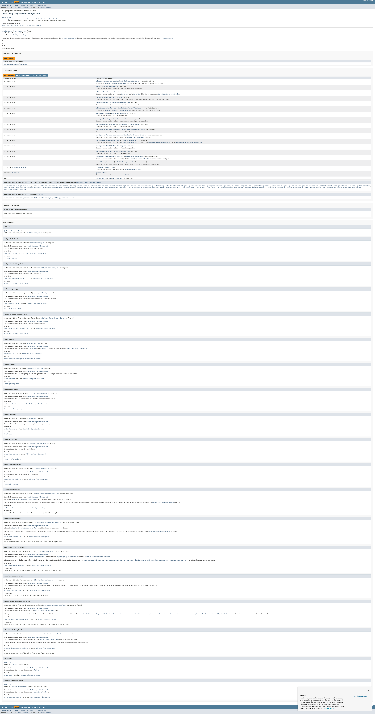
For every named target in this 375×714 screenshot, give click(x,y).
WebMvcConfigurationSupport (18, 35)
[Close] (368, 691)
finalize (19, 198)
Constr (19, 8)
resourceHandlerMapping (276, 187)
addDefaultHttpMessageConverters (45, 186)
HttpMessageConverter (129, 140)
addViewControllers (103, 113)
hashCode (34, 198)
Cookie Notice (329, 708)
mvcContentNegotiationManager (75, 187)
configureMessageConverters (106, 140)
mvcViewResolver (213, 187)
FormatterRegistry (113, 92)
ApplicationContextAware (16, 25)
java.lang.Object (7, 17)
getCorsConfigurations (262, 186)
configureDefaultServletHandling (108, 129)
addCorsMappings (102, 86)
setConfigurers (101, 178)
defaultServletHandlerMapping (176, 186)
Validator (15, 173)
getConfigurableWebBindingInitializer (238, 186)
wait (63, 198)
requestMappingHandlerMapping (255, 187)
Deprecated (32, 2)
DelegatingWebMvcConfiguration (15, 64)
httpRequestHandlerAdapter (52, 187)
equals (11, 198)
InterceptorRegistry (116, 97)
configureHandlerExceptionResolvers (109, 135)
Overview (4, 2)
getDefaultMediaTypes (279, 186)
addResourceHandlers (103, 102)
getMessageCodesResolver (105, 167)
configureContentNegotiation (106, 124)
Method (26, 8)
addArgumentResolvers (104, 81)
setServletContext (329, 187)
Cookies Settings (360, 696)
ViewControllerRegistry (119, 113)
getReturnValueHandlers (346, 186)
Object (41, 194)
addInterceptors (102, 97)
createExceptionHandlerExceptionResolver (92, 186)
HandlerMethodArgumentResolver (127, 81)
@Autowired (8, 231)
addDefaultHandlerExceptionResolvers (17, 186)
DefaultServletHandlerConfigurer (133, 129)
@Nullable (7, 662)
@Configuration (7, 31)
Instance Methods (23, 75)
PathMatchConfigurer (118, 146)
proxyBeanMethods (20, 31)
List (114, 81)
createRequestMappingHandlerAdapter (122, 186)
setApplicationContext (313, 187)
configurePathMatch (103, 146)
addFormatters (101, 92)
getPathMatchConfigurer (328, 186)
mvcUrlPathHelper (189, 187)
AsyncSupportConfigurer (121, 119)
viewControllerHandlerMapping (15, 189)
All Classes (42, 5)
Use (22, 2)
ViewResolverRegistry (122, 151)
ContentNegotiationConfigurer (129, 124)
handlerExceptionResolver (13, 187)
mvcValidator (201, 187)
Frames (23, 5)
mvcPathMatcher (134, 187)
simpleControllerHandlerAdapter (349, 187)
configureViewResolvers (104, 151)
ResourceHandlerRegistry (121, 102)
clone (6, 198)
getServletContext (363, 186)
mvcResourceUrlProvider (149, 187)
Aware (4, 25)
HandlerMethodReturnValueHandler (130, 108)
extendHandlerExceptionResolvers (108, 156)
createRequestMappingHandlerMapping (150, 186)
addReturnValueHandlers (104, 108)
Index (39, 2)
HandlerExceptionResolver (136, 135)
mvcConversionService (95, 187)
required (15, 231)
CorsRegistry (113, 86)
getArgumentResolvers (215, 186)
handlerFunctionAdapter (32, 187)
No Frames (30, 5)
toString (57, 198)
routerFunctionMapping (295, 187)
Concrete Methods (40, 75)
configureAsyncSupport (104, 119)
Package (10, 2)
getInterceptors (295, 186)
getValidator (100, 173)
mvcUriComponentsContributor (170, 187)
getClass (26, 198)
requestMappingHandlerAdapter (232, 187)
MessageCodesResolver (20, 167)
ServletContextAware (34, 25)
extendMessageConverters (105, 162)
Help (43, 2)
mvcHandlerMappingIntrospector (116, 187)
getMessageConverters (310, 186)
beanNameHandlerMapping (67, 186)
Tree (25, 2)
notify (41, 198)
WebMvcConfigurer (118, 178)
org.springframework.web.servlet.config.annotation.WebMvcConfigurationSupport (33, 19)
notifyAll (48, 198)
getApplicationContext (197, 186)
